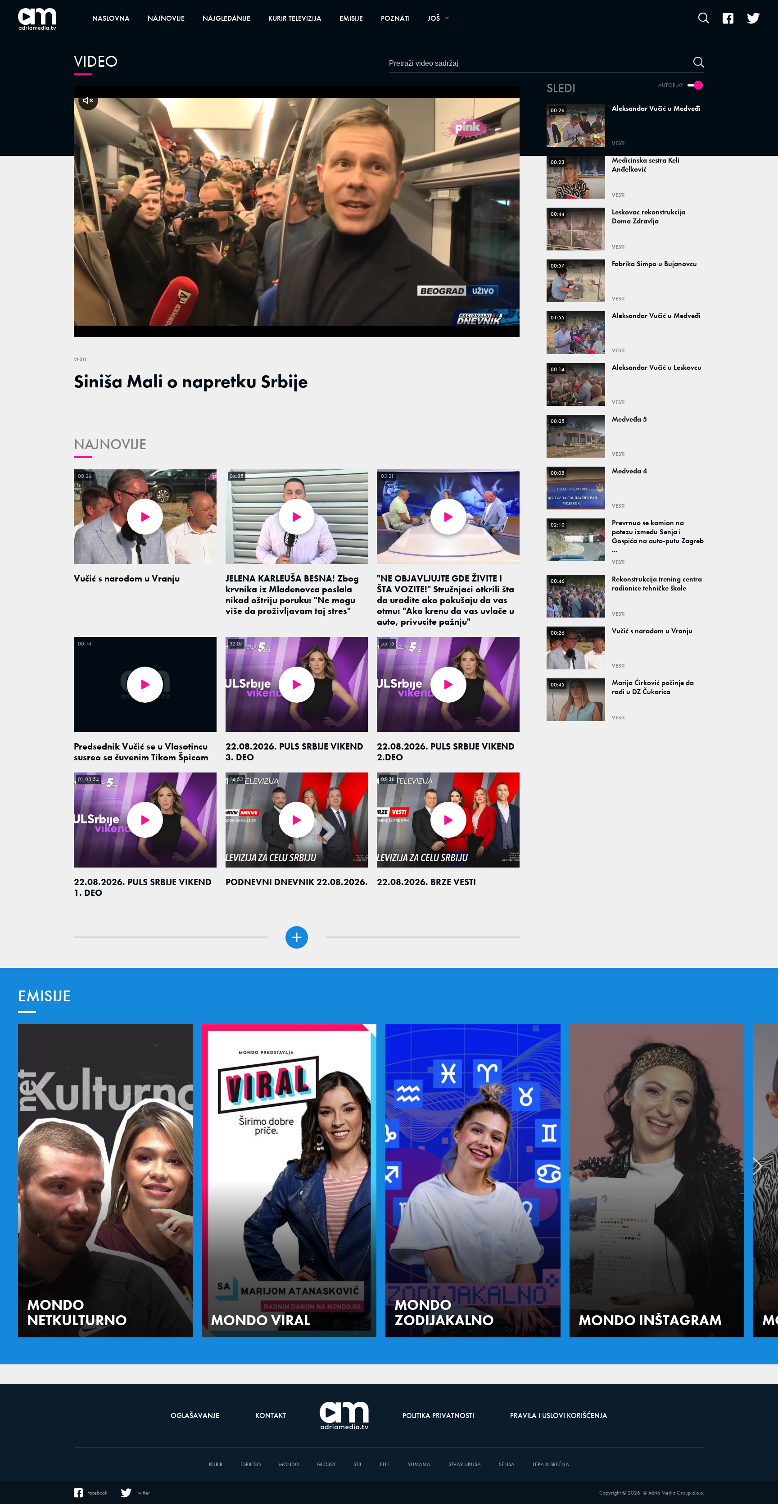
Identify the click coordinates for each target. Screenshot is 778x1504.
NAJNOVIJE (110, 444)
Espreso (250, 1464)
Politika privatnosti (438, 1415)
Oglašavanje (195, 1415)
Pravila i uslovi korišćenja (558, 1415)
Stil (357, 1464)
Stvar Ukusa (464, 1464)
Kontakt (270, 1415)
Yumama (419, 1464)
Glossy (326, 1464)
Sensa (507, 1464)
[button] (757, 1169)
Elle (385, 1464)
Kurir (215, 1464)
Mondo (289, 1464)
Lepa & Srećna (551, 1464)
